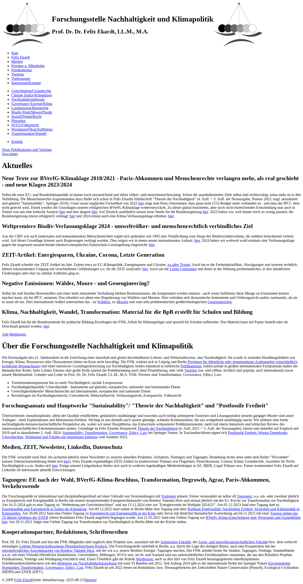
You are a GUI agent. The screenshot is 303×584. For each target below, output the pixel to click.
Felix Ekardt (20, 57)
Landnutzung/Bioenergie (30, 108)
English (17, 142)
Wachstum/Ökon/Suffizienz (32, 129)
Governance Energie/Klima (31, 104)
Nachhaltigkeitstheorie (28, 99)
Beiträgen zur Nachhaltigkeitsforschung (87, 563)
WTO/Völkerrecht (25, 125)
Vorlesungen (20, 79)
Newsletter (10, 154)
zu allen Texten (178, 265)
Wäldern (103, 302)
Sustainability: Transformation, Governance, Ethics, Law (104, 433)
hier (141, 203)
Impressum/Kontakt (26, 83)
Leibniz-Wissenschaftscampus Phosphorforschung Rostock (63, 546)
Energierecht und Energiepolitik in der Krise (123, 513)
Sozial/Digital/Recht (26, 116)
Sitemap (91, 580)
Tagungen (244, 496)
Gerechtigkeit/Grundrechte (31, 91)
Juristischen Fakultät (175, 542)
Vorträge (17, 74)
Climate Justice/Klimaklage (31, 95)
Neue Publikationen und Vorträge (27, 150)
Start (14, 53)
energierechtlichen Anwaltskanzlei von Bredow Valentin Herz (48, 550)
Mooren (122, 302)
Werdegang (144, 559)
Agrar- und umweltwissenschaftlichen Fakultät (233, 542)
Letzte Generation (183, 269)
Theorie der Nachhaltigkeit (158, 428)
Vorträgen (168, 496)
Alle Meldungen (14, 334)
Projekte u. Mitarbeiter (28, 66)
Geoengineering (220, 302)
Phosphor (18, 121)
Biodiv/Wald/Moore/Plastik (31, 112)
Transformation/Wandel (28, 134)
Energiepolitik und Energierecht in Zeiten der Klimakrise (44, 509)
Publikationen (21, 70)
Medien (17, 61)
